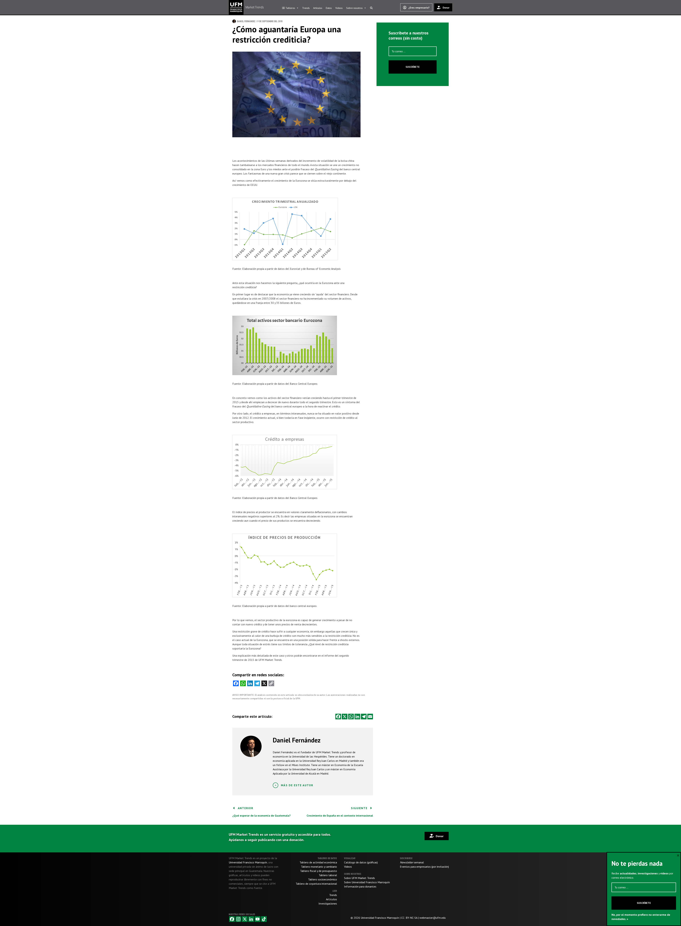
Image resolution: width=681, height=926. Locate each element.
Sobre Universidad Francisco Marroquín (367, 882)
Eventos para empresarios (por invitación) (424, 866)
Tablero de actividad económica (318, 862)
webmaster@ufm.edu (432, 917)
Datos (329, 8)
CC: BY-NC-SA (409, 917)
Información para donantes (360, 886)
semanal (412, 862)
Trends (306, 8)
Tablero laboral (328, 875)
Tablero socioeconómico (322, 879)
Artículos (317, 8)
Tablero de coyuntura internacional (316, 883)
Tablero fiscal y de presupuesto (318, 871)
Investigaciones (328, 903)
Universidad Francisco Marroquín (380, 917)
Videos (339, 8)
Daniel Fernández (246, 21)
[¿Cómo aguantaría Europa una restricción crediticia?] (296, 94)
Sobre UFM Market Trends (359, 878)
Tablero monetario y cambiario (319, 866)
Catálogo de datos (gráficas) (361, 862)
